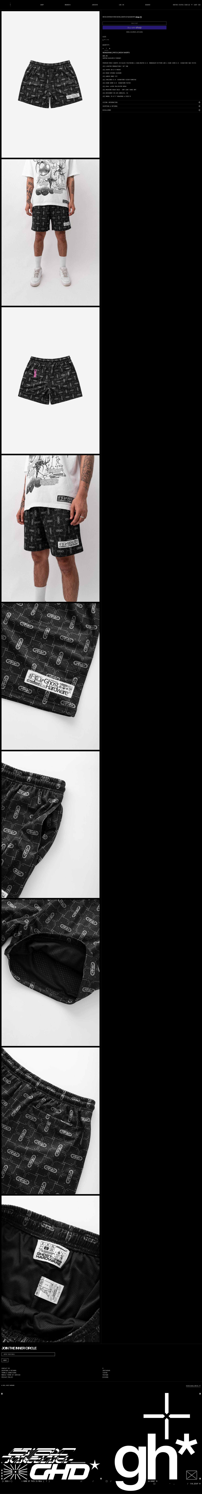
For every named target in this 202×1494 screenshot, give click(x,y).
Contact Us (6, 1368)
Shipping (105, 58)
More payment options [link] (134, 32)
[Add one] (109, 48)
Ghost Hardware (10, 1385)
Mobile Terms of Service (11, 1375)
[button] (147, 5)
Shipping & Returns (9, 1370)
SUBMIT (5, 1360)
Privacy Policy (7, 1377)
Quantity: (106, 45)
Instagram (106, 1370)
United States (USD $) (182, 4)
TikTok (105, 1372)
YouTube (105, 1375)
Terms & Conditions (9, 1372)
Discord (105, 1377)
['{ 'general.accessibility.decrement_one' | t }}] (103, 48)
